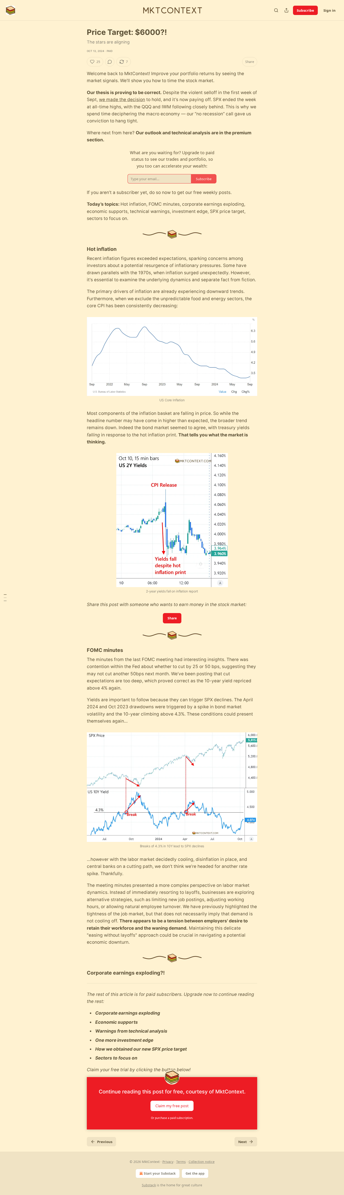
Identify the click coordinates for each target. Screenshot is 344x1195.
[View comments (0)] (109, 61)
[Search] (276, 10)
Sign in (329, 10)
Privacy (167, 1161)
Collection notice (202, 1161)
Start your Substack (160, 1173)
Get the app (195, 1173)
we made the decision (122, 99)
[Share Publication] (286, 10)
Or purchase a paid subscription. (172, 1118)
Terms (181, 1161)
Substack (149, 1185)
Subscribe (305, 10)
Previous (104, 1141)
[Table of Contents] (5, 598)
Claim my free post (172, 1105)
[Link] (80, 249)
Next (242, 1141)
